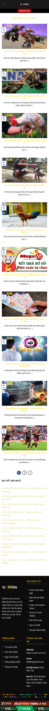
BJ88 (4, 598)
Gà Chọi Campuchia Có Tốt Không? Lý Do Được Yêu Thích (24, 97)
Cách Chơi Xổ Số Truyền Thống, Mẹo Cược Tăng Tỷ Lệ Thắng (24, 320)
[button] (3, 4)
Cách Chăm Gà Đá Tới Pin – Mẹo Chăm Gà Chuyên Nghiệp (24, 231)
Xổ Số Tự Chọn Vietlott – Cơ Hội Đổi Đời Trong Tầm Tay (24, 275)
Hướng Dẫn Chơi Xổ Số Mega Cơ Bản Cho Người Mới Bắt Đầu (24, 365)
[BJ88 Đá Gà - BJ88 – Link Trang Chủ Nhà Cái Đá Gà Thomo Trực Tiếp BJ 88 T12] (24, 4)
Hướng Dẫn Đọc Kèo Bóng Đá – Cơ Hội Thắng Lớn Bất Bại (24, 409)
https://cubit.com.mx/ (36, 653)
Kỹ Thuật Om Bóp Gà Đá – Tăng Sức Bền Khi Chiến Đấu (24, 186)
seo (34, 18)
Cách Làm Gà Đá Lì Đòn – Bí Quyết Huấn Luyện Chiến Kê (24, 142)
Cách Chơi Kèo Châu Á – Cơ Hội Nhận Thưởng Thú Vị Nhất (24, 454)
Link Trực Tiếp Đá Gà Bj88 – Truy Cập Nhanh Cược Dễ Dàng (24, 52)
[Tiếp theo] (30, 473)
